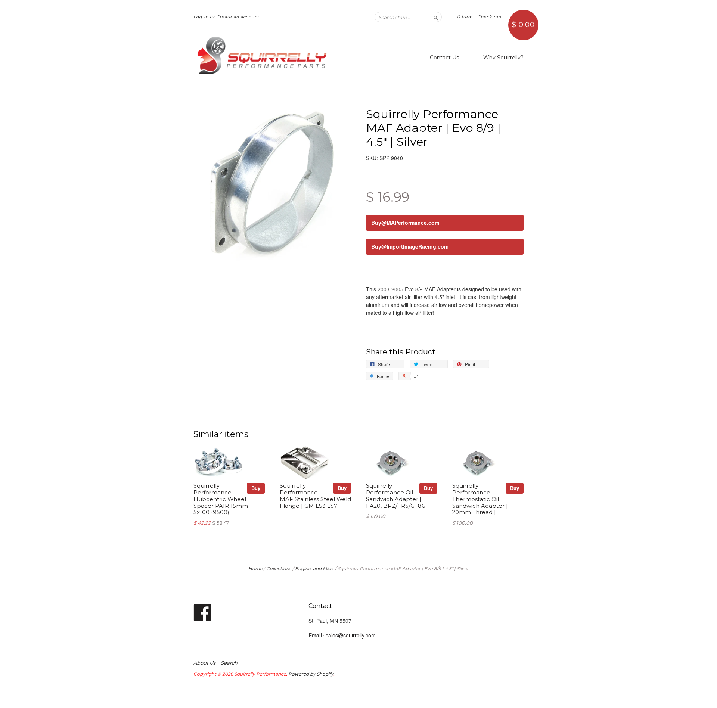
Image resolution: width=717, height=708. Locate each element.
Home (255, 568)
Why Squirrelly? (503, 57)
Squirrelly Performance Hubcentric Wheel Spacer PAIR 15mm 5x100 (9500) (220, 499)
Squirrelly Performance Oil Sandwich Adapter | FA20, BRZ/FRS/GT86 (395, 495)
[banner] (262, 55)
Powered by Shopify (310, 674)
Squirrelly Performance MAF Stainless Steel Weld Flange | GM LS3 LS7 (315, 495)
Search (229, 662)
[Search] (436, 17)
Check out (489, 16)
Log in (200, 16)
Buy (255, 487)
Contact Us (444, 57)
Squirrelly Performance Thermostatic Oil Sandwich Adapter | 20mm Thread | (480, 499)
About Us (204, 662)
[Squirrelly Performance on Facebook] (202, 611)
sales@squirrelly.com (351, 635)
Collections (278, 568)
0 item (465, 16)
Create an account (237, 16)
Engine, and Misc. (314, 568)
